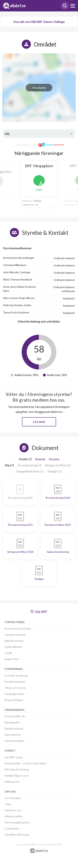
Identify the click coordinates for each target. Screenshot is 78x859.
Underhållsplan (13, 646)
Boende (40, 459)
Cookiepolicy (12, 828)
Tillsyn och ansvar (15, 687)
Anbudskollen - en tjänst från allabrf (26, 763)
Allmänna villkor (14, 816)
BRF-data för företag (17, 769)
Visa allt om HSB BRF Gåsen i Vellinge (39, 21)
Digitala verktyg (14, 640)
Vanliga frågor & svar (17, 775)
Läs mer (39, 422)
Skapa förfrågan (14, 700)
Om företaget (13, 798)
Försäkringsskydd (15, 681)
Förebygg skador (14, 693)
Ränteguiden (12, 722)
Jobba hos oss (13, 810)
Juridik (8, 652)
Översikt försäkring (16, 675)
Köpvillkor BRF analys (17, 834)
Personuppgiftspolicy (17, 822)
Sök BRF (41, 612)
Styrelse (54, 459)
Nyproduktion (13, 734)
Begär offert (12, 659)
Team (8, 804)
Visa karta (39, 87)
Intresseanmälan (14, 740)
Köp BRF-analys (14, 757)
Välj (7, 133)
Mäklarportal (12, 781)
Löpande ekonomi (15, 634)
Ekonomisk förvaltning (18, 628)
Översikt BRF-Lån (15, 716)
